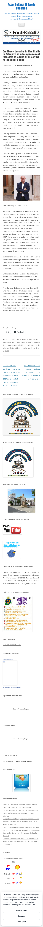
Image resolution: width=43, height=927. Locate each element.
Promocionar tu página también (12, 687)
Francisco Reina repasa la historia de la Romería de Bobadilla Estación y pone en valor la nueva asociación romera (21, 841)
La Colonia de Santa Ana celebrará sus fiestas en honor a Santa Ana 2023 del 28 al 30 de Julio (31, 372)
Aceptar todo (21, 910)
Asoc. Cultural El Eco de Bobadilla (21, 6)
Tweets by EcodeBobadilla (12, 645)
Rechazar (21, 916)
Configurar (21, 922)
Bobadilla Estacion (28, 339)
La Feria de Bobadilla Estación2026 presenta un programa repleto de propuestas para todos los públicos (21, 813)
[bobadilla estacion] (10, 684)
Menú (21, 25)
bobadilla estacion (8, 659)
